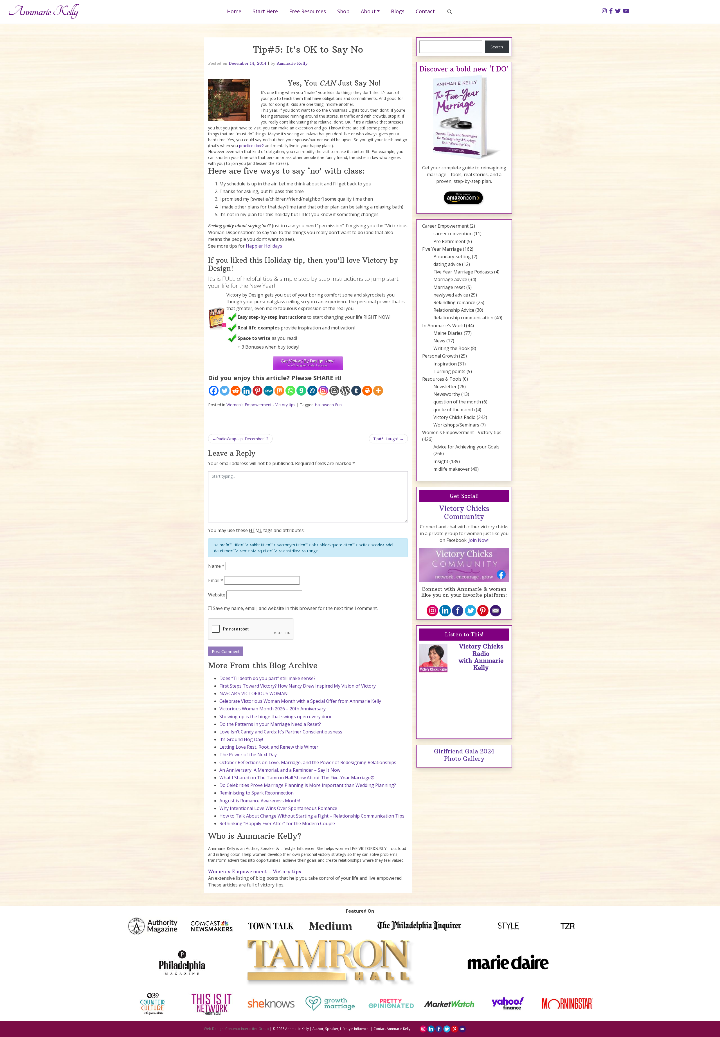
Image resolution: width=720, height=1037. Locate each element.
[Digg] (312, 391)
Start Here (265, 11)
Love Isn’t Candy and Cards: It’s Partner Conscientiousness (280, 732)
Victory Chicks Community (464, 512)
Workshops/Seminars (456, 425)
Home (234, 11)
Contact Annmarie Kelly (392, 1028)
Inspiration (445, 364)
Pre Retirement (449, 241)
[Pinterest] (257, 391)
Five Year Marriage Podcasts (463, 272)
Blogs (397, 11)
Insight (440, 461)
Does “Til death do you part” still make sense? (267, 678)
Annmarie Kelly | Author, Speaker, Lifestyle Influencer (327, 1028)
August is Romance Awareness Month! (259, 801)
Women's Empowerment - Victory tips (260, 404)
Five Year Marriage (442, 249)
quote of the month (454, 410)
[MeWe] (268, 391)
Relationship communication (463, 318)
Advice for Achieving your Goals (466, 447)
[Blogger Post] (334, 391)
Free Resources (307, 11)
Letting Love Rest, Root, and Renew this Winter (268, 747)
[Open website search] (449, 11)
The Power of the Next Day (248, 754)
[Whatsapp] (290, 391)
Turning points (449, 371)
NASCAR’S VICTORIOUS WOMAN (253, 693)
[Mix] (279, 391)
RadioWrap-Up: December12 (242, 438)
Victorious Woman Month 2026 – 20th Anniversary (272, 709)
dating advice (447, 264)
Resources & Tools (442, 379)
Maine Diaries (448, 333)
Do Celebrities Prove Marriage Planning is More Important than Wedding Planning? (307, 785)
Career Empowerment (445, 226)
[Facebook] (214, 391)
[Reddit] (235, 391)
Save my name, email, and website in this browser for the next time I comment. (295, 608)
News (439, 341)
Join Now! (479, 540)
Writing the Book (451, 348)
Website (216, 595)
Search (496, 47)
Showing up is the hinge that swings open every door (275, 716)
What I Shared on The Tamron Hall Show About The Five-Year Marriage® (297, 778)
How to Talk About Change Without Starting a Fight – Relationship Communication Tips (311, 816)
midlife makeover (451, 469)
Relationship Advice (453, 310)
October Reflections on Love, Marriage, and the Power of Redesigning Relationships (307, 762)
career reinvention (452, 233)
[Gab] (301, 391)
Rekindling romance (454, 302)
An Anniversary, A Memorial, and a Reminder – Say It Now (279, 770)
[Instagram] (323, 391)
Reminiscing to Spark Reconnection (256, 793)
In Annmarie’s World (443, 325)
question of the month (457, 402)
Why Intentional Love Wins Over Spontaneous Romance (278, 808)
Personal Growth (440, 356)
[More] (378, 391)
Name (216, 566)
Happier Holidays (264, 246)
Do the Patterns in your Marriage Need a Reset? (270, 724)
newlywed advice (450, 295)
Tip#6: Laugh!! (386, 438)
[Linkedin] (246, 391)
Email (215, 580)
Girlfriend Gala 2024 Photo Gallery (464, 755)
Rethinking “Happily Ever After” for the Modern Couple (277, 823)
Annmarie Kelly (292, 63)
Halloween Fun (328, 404)
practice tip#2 (251, 145)
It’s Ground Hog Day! (241, 739)
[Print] (367, 391)
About (368, 11)
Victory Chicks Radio (454, 417)
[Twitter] (225, 391)
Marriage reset (449, 287)
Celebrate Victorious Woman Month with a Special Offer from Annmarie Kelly (300, 701)
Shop (343, 11)
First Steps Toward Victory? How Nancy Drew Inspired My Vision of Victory (297, 686)
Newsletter (445, 386)
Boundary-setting (452, 256)
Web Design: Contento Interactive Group (236, 1028)
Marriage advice (450, 279)
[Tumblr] (356, 391)
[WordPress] (345, 391)
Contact (425, 11)
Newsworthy (446, 394)
